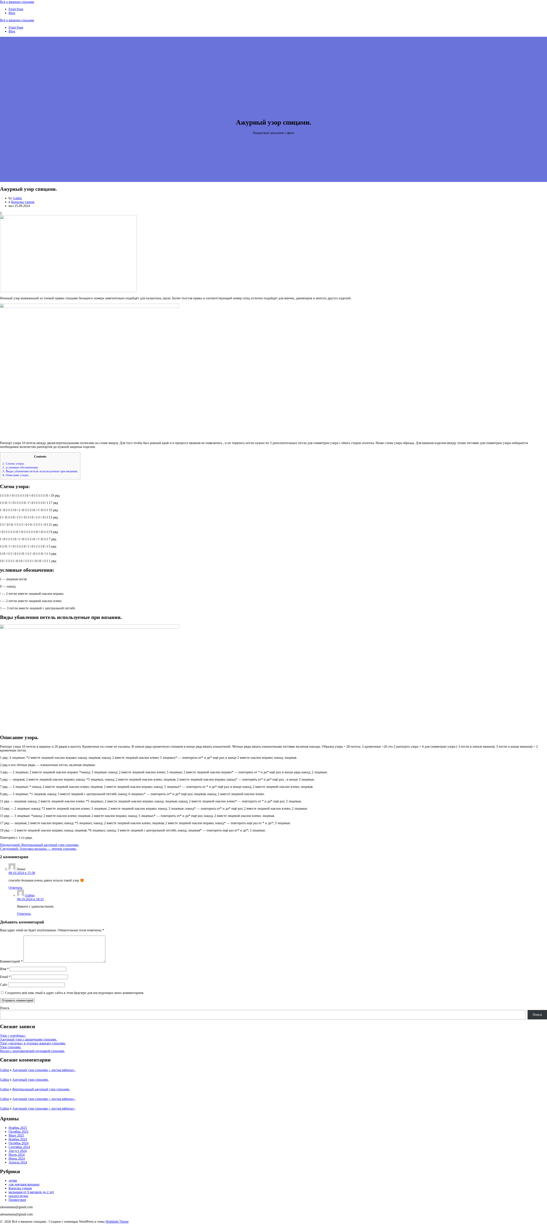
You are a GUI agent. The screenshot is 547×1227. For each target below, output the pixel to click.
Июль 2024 (17, 1154)
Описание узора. (15, 475)
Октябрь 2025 (18, 1131)
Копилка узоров (22, 202)
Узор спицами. (10, 1047)
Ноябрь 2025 (18, 1128)
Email (5, 977)
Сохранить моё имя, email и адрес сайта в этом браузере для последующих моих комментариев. (74, 993)
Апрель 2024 (18, 1162)
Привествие (17, 1200)
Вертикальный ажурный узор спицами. (41, 1089)
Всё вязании (17, 2)
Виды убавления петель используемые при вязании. (40, 471)
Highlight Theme (117, 1221)
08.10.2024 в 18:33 (30, 899)
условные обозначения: (20, 467)
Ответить (15, 887)
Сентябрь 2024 (19, 1147)
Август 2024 (18, 1151)
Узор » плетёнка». (13, 1035)
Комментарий (11, 961)
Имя (4, 969)
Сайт (3, 984)
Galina (17, 198)
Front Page (16, 9)
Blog (12, 13)
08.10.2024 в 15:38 (22, 873)
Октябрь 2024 (18, 1143)
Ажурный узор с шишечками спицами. (28, 1039)
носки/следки (18, 1196)
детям (13, 1180)
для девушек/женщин (24, 1184)
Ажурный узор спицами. (30, 1079)
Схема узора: (13, 463)
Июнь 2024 (17, 1158)
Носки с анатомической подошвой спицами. (32, 1051)
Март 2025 (16, 1135)
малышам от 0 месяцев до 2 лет (31, 1192)
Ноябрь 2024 (18, 1139)
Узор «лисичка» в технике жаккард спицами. (33, 1043)
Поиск (4, 1008)
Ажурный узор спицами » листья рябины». (43, 1070)
